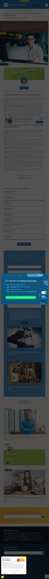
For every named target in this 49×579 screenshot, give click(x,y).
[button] (2, 577)
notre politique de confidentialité (17, 567)
